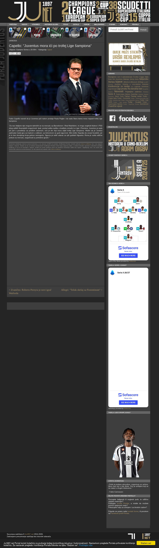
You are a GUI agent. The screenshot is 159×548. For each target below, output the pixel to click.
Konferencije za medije (119, 86)
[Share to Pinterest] (19, 53)
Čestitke (136, 77)
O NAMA (112, 24)
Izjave (49, 50)
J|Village (140, 82)
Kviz (132, 86)
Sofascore (132, 261)
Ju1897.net (29, 534)
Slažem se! (146, 543)
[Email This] (10, 53)
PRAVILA (135, 24)
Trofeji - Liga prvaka (120, 102)
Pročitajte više (85, 545)
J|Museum (133, 82)
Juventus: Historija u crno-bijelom (128, 84)
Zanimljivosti (144, 104)
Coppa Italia (143, 77)
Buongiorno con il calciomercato (120, 77)
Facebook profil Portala (120, 513)
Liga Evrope (112, 89)
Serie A (111, 94)
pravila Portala (123, 503)
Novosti (118, 91)
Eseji (110, 79)
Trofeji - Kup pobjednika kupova (130, 100)
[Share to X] (15, 53)
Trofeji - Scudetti (134, 102)
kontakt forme (133, 511)
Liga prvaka (122, 89)
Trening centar (136, 96)
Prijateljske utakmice (133, 92)
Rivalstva (145, 91)
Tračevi (127, 96)
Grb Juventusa (117, 79)
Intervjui (126, 79)
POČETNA (13, 24)
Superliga (134, 94)
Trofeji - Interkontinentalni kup (139, 98)
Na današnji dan (135, 89)
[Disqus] (55, 188)
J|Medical (126, 82)
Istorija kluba (134, 79)
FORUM (86, 24)
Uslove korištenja (86, 144)
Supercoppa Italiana (123, 94)
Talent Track (119, 96)
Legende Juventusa (141, 86)
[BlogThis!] (12, 53)
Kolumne (145, 84)
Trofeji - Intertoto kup (114, 100)
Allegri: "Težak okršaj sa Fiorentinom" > (81, 290)
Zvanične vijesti (115, 106)
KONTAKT (123, 24)
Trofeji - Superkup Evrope (131, 104)
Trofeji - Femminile (123, 98)
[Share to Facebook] (17, 53)
